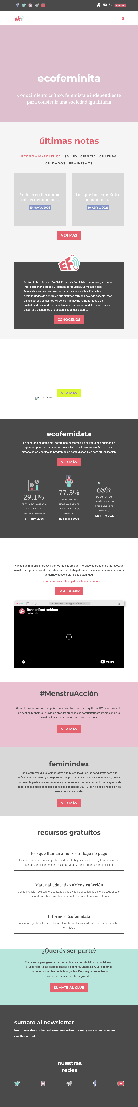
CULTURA (108, 156)
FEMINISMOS (81, 163)
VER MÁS (69, 235)
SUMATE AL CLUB (69, 988)
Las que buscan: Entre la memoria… (98, 196)
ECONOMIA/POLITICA (41, 156)
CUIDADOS (55, 163)
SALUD (70, 156)
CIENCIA (88, 156)
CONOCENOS (69, 320)
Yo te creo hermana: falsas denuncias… (40, 196)
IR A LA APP (69, 591)
